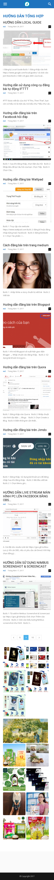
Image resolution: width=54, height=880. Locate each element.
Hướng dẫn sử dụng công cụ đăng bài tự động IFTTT (26, 87)
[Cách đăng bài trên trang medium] (27, 270)
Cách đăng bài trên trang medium (26, 245)
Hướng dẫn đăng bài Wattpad (23, 179)
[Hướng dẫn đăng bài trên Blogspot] (27, 330)
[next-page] (39, 637)
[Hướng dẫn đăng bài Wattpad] (27, 205)
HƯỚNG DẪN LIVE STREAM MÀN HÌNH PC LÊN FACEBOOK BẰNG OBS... (26, 496)
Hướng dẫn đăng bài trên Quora (24, 367)
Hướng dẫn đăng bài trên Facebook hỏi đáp (20, 115)
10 (33, 637)
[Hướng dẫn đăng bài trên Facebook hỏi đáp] (27, 142)
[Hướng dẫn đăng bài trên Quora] (27, 392)
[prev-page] (13, 637)
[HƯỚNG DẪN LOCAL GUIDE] (27, 48)
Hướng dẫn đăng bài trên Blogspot (26, 304)
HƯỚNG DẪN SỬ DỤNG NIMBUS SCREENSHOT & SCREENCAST (26, 564)
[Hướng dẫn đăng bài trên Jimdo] (27, 455)
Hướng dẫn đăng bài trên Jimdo (25, 430)
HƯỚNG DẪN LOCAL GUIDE (22, 22)
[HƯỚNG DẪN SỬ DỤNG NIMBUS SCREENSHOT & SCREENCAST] (27, 592)
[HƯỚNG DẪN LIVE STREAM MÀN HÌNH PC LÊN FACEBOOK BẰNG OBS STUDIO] (27, 525)
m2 (4, 26)
